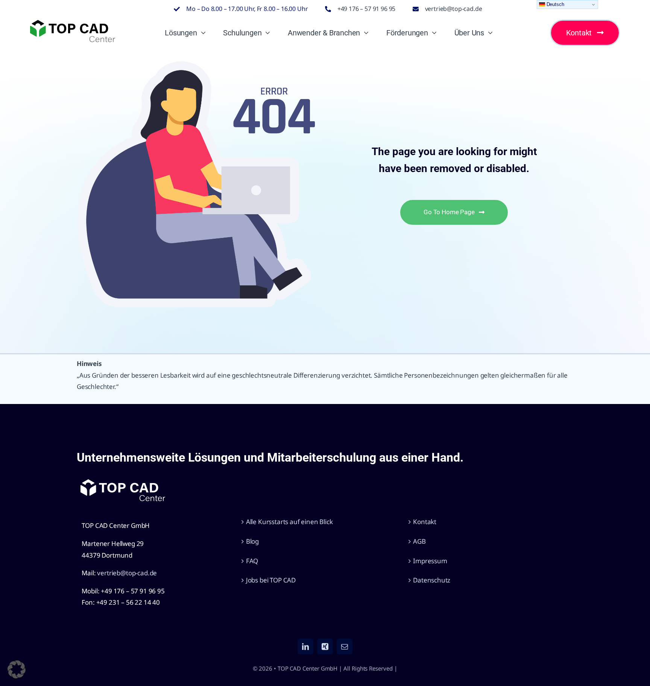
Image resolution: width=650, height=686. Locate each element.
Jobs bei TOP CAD (271, 580)
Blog (252, 541)
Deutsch (554, 4)
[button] (16, 669)
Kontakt (424, 521)
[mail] (344, 646)
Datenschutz (431, 580)
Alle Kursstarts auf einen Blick (289, 521)
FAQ (252, 560)
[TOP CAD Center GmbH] (72, 23)
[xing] (325, 646)
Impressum (430, 560)
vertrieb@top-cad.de (453, 9)
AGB (419, 541)
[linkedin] (305, 646)
